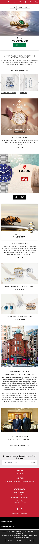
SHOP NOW (19, 148)
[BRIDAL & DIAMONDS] (10, 82)
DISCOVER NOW (19, 320)
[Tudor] (19, 173)
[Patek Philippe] (19, 116)
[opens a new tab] (17, 508)
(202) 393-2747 (19, 474)
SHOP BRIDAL (19, 289)
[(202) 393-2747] (14, 2)
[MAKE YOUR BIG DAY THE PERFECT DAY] (19, 273)
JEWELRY (23, 93)
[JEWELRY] (29, 82)
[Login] (31, 2)
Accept (10, 540)
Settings (28, 540)
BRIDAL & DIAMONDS (8, 93)
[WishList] (20, 2)
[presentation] (0, 82)
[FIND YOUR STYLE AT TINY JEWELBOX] (19, 304)
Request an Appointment (19, 513)
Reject (19, 540)
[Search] (25, 2)
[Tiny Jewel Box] (19, 8)
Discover (19, 45)
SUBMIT (33, 462)
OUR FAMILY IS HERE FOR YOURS (19, 445)
